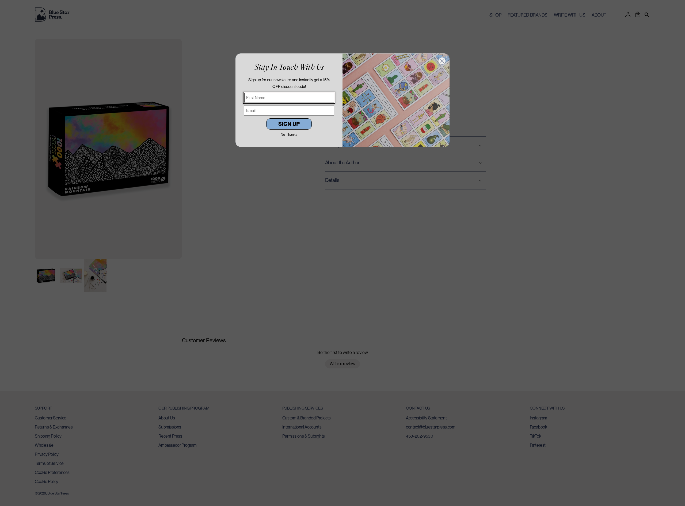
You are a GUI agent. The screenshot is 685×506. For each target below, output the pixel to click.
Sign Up (289, 124)
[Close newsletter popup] (442, 60)
